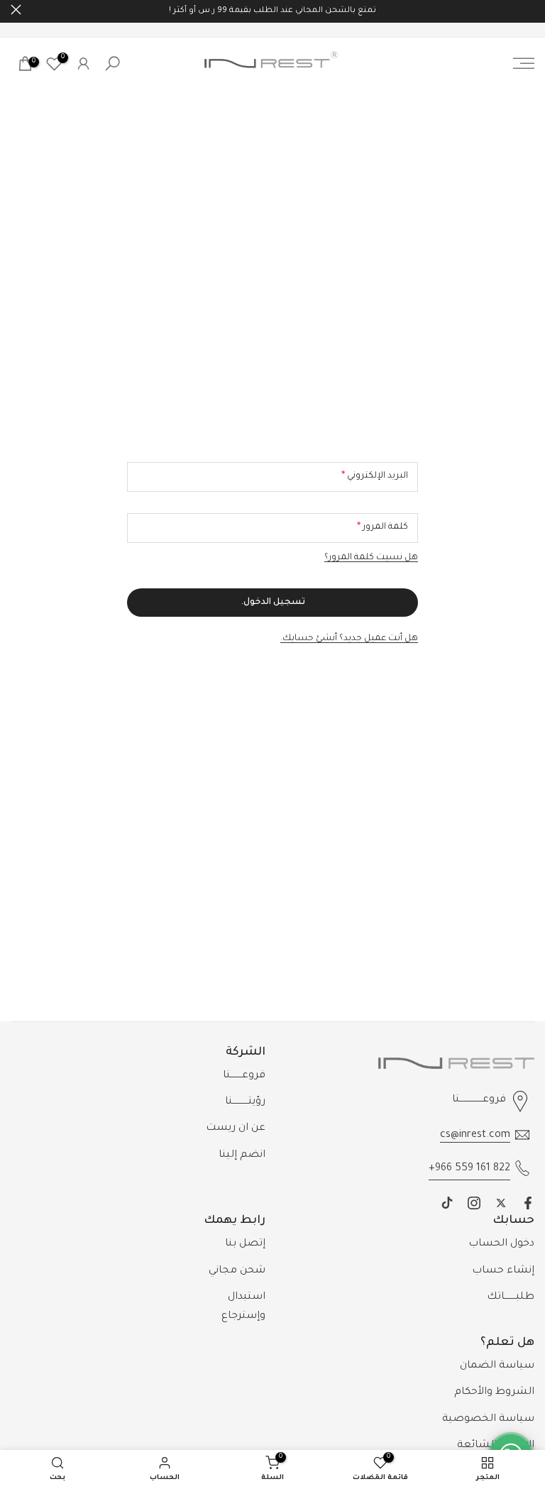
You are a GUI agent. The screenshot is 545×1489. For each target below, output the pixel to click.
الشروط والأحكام (494, 1392)
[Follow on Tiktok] (447, 1202)
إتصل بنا (245, 1244)
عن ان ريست (235, 1128)
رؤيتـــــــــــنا (245, 1102)
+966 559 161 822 (469, 1169)
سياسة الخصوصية (488, 1419)
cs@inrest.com (475, 1135)
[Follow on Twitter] (501, 1202)
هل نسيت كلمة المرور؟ (371, 558)
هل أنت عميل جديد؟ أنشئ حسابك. (349, 639)
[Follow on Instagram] (474, 1202)
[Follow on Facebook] (528, 1202)
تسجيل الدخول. (273, 603)
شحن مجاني (237, 1271)
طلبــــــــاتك (510, 1297)
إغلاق (529, 9)
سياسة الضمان (497, 1366)
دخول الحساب (501, 1244)
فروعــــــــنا (244, 1076)
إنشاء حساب (503, 1271)
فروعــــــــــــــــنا (479, 1100)
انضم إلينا (242, 1155)
